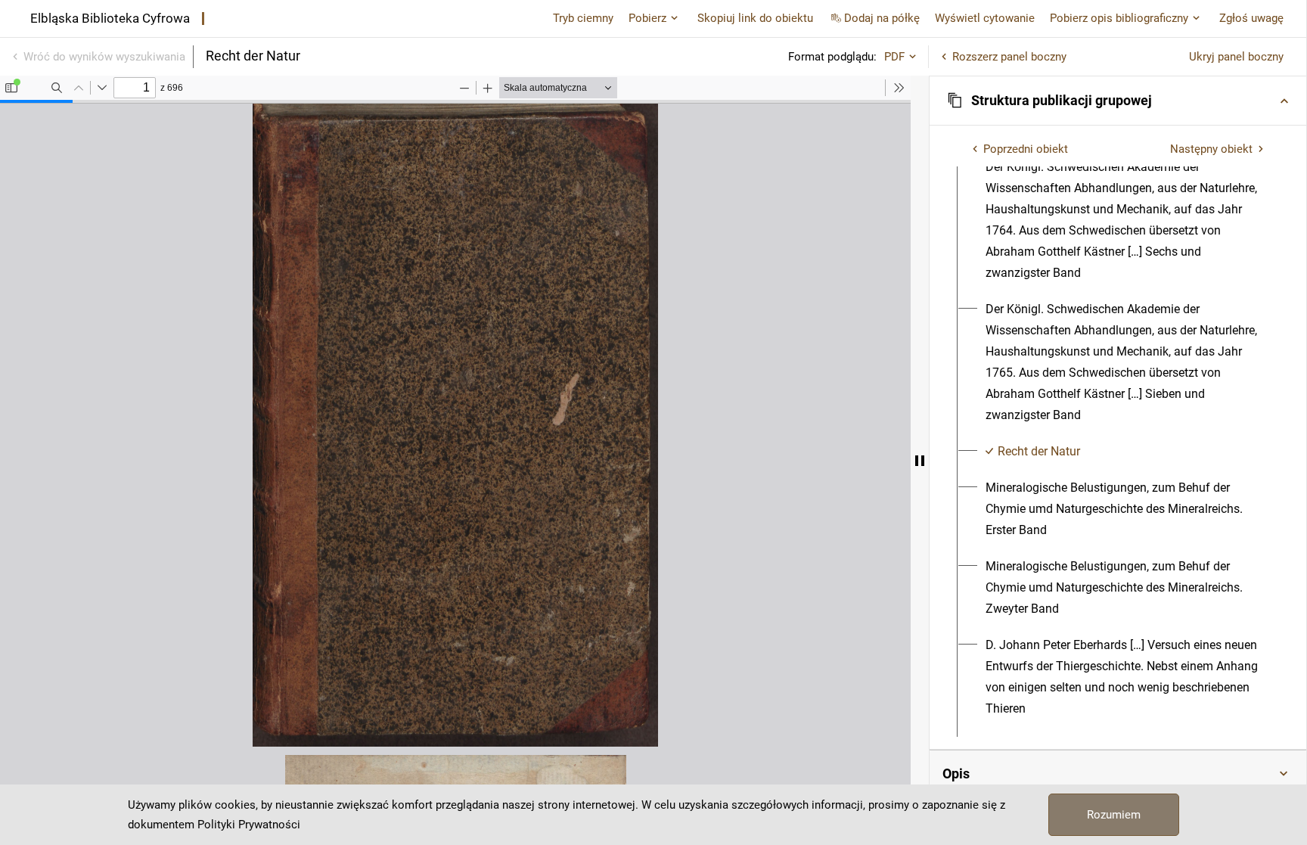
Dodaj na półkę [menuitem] (882, 18)
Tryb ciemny (583, 18)
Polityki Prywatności (248, 824)
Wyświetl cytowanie (985, 18)
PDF (894, 57)
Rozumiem (1114, 815)
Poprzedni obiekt (1025, 149)
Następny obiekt (1211, 149)
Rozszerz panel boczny (1009, 57)
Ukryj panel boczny (1236, 57)
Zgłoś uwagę (1251, 18)
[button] (1118, 100)
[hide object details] (920, 460)
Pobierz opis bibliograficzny (1119, 18)
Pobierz (647, 18)
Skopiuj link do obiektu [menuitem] (755, 18)
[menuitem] (1126, 220)
